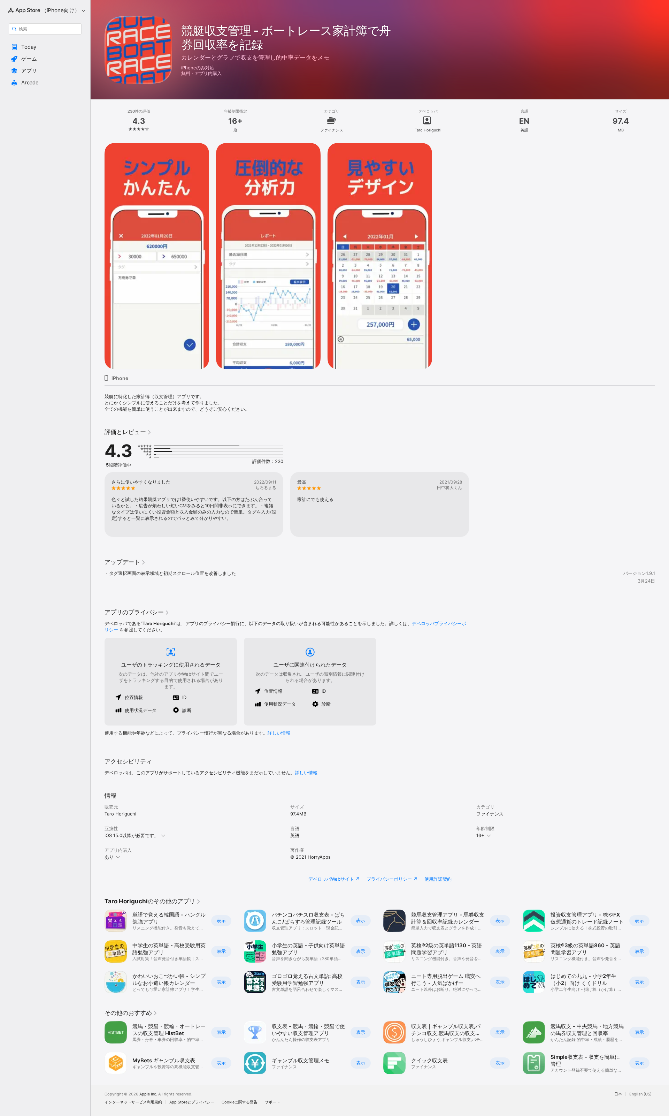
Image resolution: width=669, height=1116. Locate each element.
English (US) (640, 1094)
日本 (618, 1094)
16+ (480, 835)
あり (109, 857)
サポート (272, 1102)
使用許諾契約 (438, 879)
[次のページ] (662, 951)
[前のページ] (97, 951)
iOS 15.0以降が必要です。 (132, 835)
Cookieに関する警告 (239, 1102)
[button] (45, 47)
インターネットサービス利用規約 (133, 1102)
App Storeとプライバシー (191, 1102)
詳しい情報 (279, 733)
